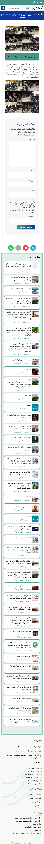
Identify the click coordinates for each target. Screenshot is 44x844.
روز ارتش (27, 395)
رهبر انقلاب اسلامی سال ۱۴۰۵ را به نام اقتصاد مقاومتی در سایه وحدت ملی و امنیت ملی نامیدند (19, 645)
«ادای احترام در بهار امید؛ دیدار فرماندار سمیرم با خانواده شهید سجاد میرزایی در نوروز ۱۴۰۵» (20, 620)
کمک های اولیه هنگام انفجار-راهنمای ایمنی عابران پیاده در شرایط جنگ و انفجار (18, 549)
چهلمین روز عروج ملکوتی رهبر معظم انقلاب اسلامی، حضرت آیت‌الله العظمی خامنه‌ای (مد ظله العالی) (18, 461)
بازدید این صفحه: (35, 783)
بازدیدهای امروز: (36, 768)
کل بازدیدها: (37, 780)
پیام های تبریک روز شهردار (22, 698)
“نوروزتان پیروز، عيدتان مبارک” (20, 666)
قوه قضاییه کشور (35, 830)
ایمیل (32, 181)
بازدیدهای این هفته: (34, 774)
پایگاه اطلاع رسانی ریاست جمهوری (29, 821)
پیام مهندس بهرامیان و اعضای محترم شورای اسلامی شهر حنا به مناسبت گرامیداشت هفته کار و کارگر (18, 301)
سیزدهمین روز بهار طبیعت (22, 537)
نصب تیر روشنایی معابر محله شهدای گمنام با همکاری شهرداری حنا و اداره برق (18, 266)
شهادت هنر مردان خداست (22, 507)
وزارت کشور (37, 824)
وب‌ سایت (31, 190)
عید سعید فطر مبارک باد (22, 656)
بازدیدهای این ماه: (35, 777)
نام (33, 171)
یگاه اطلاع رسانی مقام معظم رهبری (28, 818)
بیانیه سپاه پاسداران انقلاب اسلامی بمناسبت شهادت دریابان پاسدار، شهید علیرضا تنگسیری (19, 485)
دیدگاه (32, 140)
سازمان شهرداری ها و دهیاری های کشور (27, 833)
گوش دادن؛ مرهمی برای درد (21, 437)
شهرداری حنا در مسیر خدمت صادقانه (18, 586)
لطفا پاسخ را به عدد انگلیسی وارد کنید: (22, 211)
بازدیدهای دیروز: (36, 771)
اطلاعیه (28, 370)
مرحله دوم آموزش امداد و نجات (20, 360)
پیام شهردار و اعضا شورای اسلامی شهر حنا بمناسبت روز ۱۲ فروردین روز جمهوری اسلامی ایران (19, 574)
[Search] (3, 8)
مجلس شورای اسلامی (33, 827)
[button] (28, 8)
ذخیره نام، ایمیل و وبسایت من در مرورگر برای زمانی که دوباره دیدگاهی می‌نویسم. (22, 205)
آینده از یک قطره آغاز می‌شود (20, 288)
